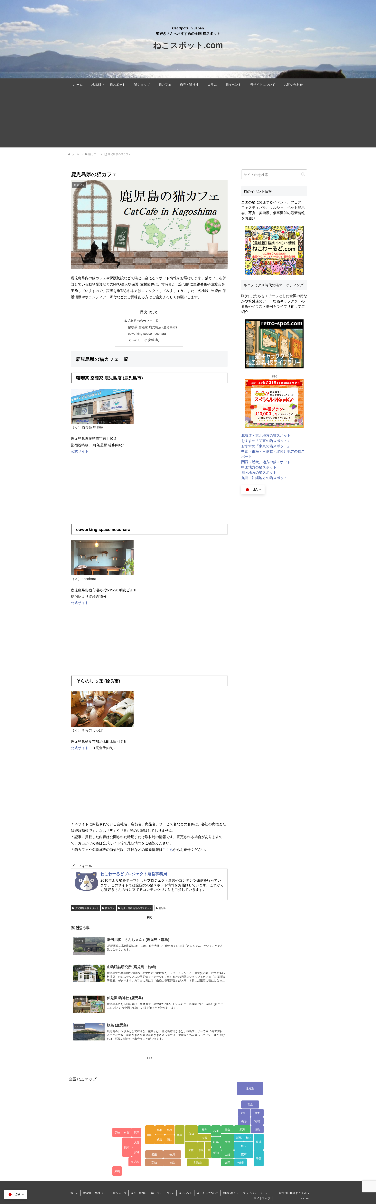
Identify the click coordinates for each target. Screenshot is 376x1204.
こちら (168, 849)
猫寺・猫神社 (139, 1193)
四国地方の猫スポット (259, 472)
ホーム (74, 1193)
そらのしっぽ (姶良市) (143, 339)
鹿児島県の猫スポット (87, 908)
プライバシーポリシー (256, 1193)
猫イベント (185, 1193)
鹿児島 (162, 908)
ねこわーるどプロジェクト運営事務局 (133, 873)
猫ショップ (120, 1193)
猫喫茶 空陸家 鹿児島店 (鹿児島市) (152, 327)
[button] (303, 174)
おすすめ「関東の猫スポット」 (266, 440)
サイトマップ (262, 1198)
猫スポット (102, 1193)
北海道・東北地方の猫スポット (266, 435)
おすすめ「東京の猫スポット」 (266, 445)
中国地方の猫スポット (259, 466)
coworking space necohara (147, 333)
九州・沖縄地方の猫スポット (136, 908)
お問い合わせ (230, 1193)
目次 (143, 311)
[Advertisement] (188, 120)
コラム (170, 1193)
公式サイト (80, 451)
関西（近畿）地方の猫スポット (266, 461)
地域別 (87, 1193)
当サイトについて (207, 1193)
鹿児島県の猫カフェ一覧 (141, 320)
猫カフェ (110, 908)
